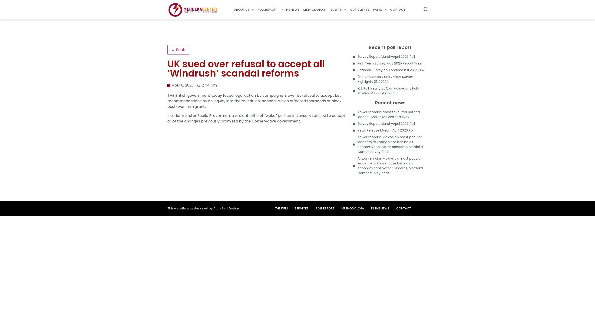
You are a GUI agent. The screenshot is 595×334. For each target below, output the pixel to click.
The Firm (281, 208)
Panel (377, 9)
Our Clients (359, 9)
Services (302, 208)
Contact (397, 9)
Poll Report (267, 9)
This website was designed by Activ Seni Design (203, 208)
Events (336, 9)
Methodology (315, 9)
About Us (241, 9)
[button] (425, 9)
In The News (290, 9)
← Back (178, 49)
